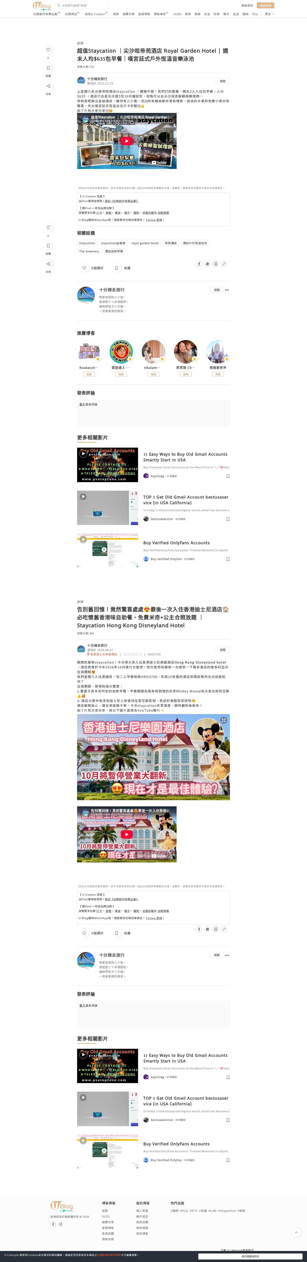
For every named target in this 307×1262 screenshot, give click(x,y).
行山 (255, 14)
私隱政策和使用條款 (109, 1255)
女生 (207, 14)
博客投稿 (108, 1239)
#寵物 (175, 1210)
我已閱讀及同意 (250, 1256)
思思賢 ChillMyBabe (185, 368)
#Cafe (212, 1210)
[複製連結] (48, 303)
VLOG (177, 14)
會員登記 (247, 5)
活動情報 (163, 212)
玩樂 (217, 14)
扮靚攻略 (148, 212)
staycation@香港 (113, 243)
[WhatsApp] (48, 283)
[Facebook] (48, 273)
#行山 (184, 1210)
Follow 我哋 (154, 220)
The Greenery (89, 251)
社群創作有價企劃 (45, 14)
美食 (188, 14)
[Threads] (48, 293)
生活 (236, 14)
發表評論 (88, 404)
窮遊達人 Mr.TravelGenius (121, 368)
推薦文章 (129, 14)
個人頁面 (142, 1210)
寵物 (246, 14)
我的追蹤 (142, 1228)
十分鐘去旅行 (97, 78)
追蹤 (223, 81)
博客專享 (160, 14)
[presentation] (77, 353)
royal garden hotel (145, 243)
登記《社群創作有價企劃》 (122, 201)
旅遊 (198, 14)
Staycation (87, 243)
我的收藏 (142, 1222)
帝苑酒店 (171, 243)
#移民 (242, 1210)
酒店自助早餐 (114, 251)
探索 (116, 14)
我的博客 (142, 1233)
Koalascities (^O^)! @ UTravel (89, 368)
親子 (226, 14)
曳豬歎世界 (218, 368)
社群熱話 (71, 14)
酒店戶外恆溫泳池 (195, 243)
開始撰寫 (265, 5)
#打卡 (194, 1210)
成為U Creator (95, 14)
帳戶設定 (142, 1216)
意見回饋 (108, 1233)
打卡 (99, 212)
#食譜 (203, 1210)
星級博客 (144, 14)
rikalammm (153, 368)
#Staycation (227, 1210)
